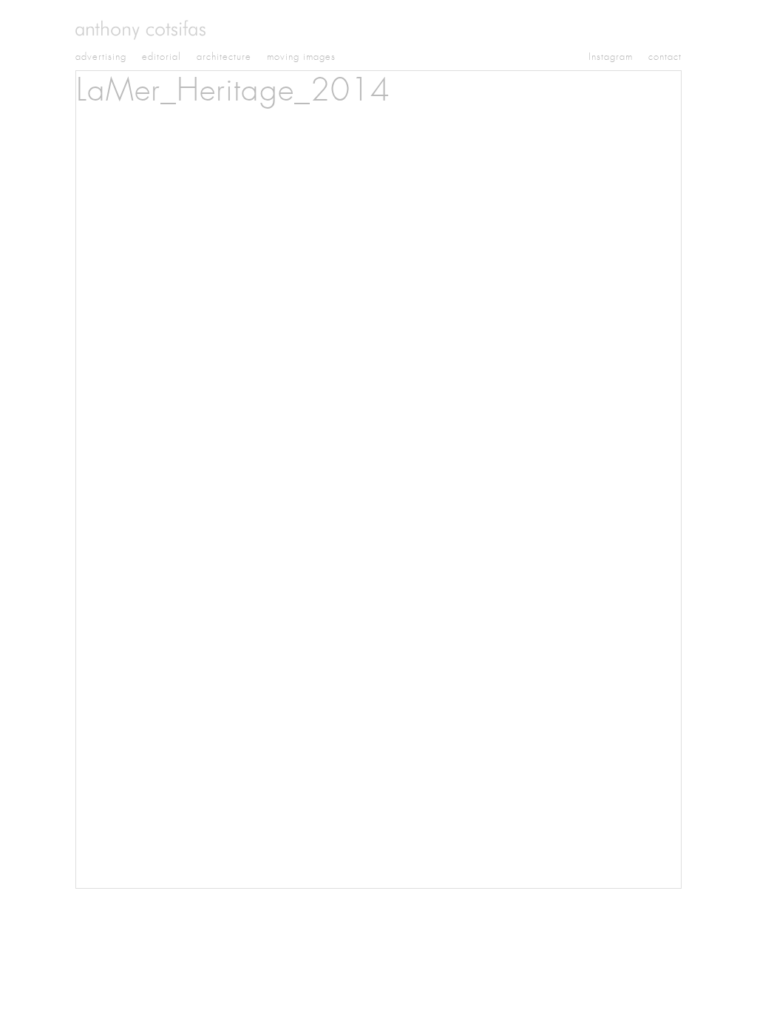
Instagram (610, 56)
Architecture (224, 56)
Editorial (161, 56)
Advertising (100, 56)
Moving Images (301, 56)
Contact (665, 56)
